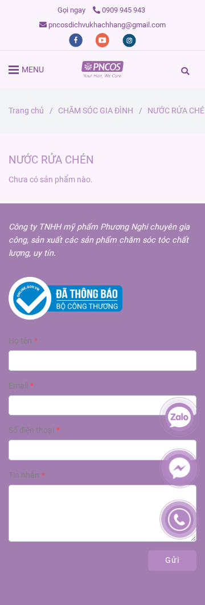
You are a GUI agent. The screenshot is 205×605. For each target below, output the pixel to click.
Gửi (172, 560)
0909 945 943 (123, 10)
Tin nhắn (24, 475)
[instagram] (129, 39)
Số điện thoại (31, 430)
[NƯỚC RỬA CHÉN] (102, 69)
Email (18, 386)
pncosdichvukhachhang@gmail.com (107, 25)
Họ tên (20, 341)
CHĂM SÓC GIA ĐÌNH (95, 111)
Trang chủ (26, 111)
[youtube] (103, 39)
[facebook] (76, 39)
